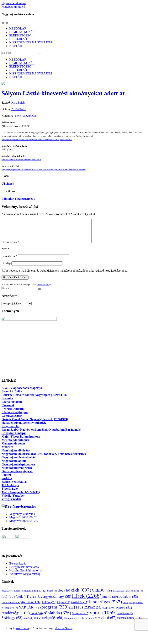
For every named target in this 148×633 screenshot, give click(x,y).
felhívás (137, 590)
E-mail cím (9, 256)
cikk (81, 589)
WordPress (22, 628)
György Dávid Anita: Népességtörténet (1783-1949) (35, 419)
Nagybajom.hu (24, 506)
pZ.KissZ (92, 607)
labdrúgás (129, 602)
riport (36, 613)
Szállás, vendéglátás (14, 481)
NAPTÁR (15, 45)
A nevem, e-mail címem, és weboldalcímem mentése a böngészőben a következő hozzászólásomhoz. (67, 270)
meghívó (11, 607)
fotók (22, 596)
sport (103, 612)
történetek (91, 617)
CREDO (102, 590)
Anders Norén (63, 628)
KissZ (33, 602)
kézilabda (79, 602)
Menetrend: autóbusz (15, 440)
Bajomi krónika (12, 391)
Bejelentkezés (17, 563)
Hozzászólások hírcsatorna (25, 570)
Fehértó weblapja (13, 408)
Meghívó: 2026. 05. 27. (23, 520)
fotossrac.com (43, 284)
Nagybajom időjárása (16, 450)
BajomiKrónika (35, 590)
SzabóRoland (125, 613)
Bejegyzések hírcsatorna (24, 567)
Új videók (8, 183)
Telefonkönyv (10, 485)
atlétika (19, 590)
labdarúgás (105, 601)
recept (108, 607)
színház (28, 618)
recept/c (123, 607)
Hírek (87, 596)
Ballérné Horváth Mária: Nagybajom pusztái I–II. (34, 394)
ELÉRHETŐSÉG (20, 35)
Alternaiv (7, 591)
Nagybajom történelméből (18, 457)
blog (63, 590)
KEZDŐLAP (17, 28)
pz (76, 607)
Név (5, 249)
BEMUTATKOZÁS (21, 32)
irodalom (128, 596)
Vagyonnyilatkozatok (22, 514)
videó (108, 618)
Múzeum (7, 447)
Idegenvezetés (10, 426)
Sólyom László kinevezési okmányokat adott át (63, 93)
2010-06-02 (18, 109)
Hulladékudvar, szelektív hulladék (24, 422)
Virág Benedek (11, 499)
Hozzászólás (10, 242)
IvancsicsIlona (13, 602)
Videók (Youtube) (13, 495)
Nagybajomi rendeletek (17, 467)
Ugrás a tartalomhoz (14, 3)
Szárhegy (12, 618)
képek (63, 602)
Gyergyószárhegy (54, 596)
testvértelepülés (48, 618)
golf (33, 597)
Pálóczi (6, 474)
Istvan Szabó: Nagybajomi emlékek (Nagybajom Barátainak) (41, 429)
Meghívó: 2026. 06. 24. (23, 517)
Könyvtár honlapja (14, 433)
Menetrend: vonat (13, 443)
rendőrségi (16, 613)
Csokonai (8, 405)
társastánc (73, 617)
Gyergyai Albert (12, 415)
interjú (110, 596)
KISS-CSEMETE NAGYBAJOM (30, 42)
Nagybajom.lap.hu (14, 460)
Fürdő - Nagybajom (15, 412)
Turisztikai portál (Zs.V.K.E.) (21, 492)
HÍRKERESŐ (18, 39)
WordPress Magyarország (24, 574)
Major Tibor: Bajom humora (21, 436)
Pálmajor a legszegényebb (18, 198)
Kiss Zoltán (18, 102)
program (54, 606)
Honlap (6, 263)
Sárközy (7, 478)
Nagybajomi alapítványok (18, 464)
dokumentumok (121, 591)
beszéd (52, 590)
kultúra (49, 602)
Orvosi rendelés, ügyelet (17, 471)
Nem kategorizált (25, 115)
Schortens (80, 613)
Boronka (7, 398)
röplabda (57, 612)
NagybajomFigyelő (13, 6)
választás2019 (128, 617)
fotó (8, 596)
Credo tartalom (12, 401)
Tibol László (10, 488)
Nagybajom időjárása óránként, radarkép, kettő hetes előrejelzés (44, 454)
